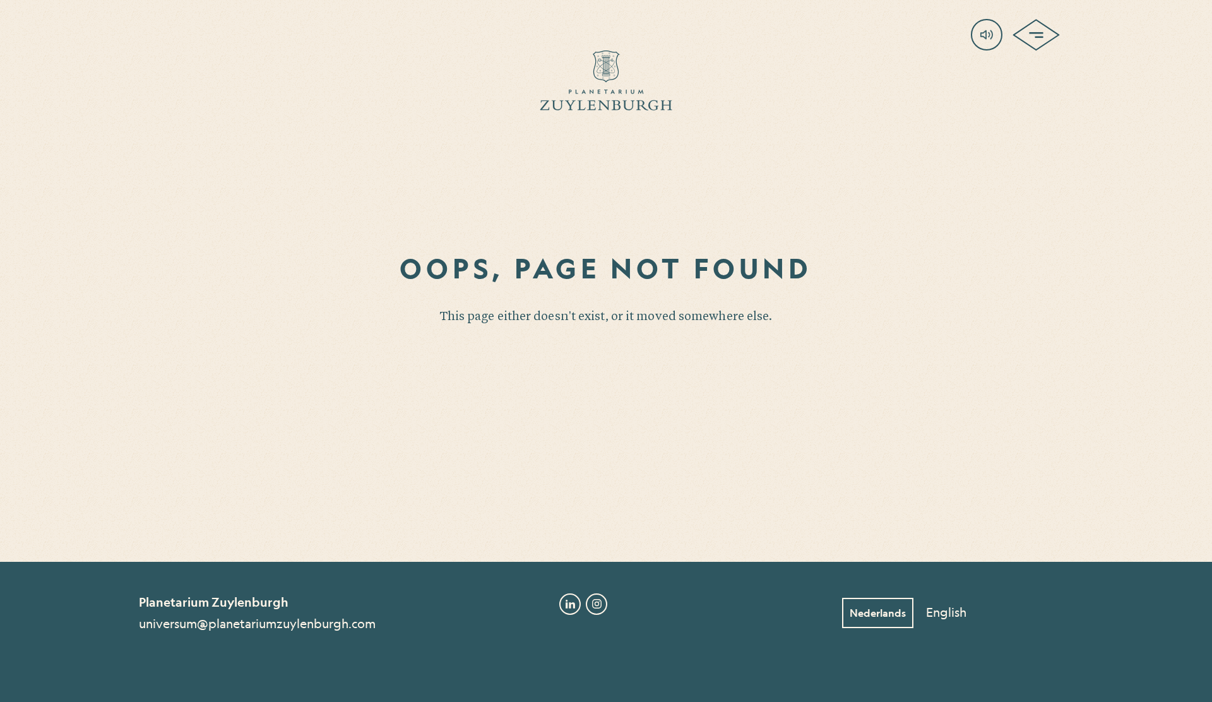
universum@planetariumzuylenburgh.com (257, 623)
